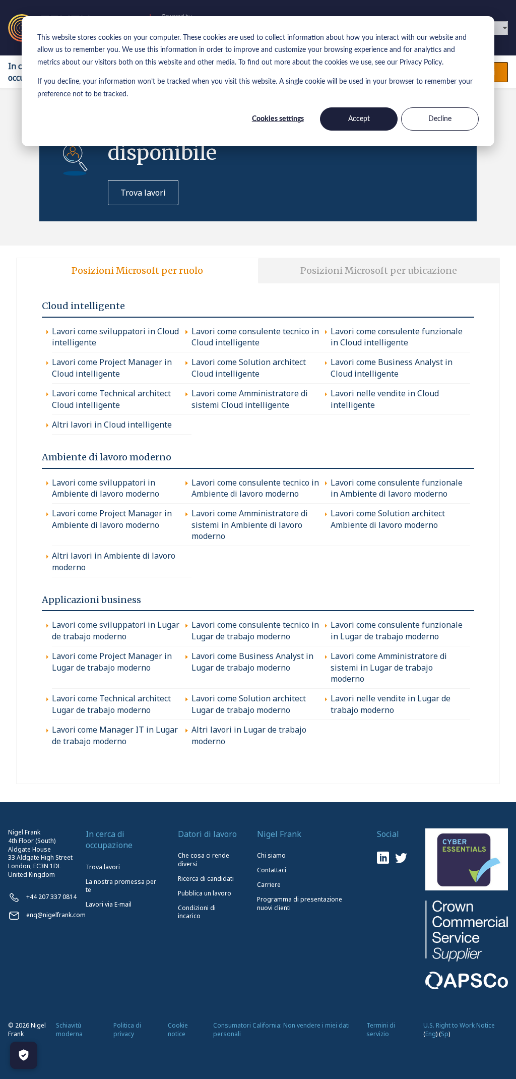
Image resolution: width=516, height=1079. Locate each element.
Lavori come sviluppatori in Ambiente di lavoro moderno (105, 488)
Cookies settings (278, 119)
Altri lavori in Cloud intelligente (112, 424)
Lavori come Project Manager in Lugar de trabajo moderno (112, 661)
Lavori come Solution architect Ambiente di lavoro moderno (388, 519)
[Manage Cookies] (23, 1055)
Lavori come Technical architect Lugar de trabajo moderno (111, 704)
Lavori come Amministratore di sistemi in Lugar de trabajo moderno (389, 667)
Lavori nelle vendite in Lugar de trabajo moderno (390, 704)
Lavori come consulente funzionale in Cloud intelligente (397, 337)
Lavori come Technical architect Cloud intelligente (111, 399)
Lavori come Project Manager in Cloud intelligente (112, 367)
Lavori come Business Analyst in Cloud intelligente (392, 367)
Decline (440, 119)
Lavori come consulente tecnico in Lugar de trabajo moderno (255, 630)
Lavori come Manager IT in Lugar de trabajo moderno (115, 735)
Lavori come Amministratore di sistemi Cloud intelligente (249, 399)
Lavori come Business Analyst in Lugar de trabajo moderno (252, 661)
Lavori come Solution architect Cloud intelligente (248, 367)
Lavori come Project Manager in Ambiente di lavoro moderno (112, 519)
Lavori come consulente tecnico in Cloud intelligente (255, 337)
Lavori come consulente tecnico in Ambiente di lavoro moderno (255, 488)
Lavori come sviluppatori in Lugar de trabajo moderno (115, 630)
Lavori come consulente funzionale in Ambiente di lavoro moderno (397, 488)
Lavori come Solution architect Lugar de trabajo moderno (248, 704)
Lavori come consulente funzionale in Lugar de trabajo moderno (397, 630)
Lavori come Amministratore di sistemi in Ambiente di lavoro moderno (249, 525)
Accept (359, 119)
